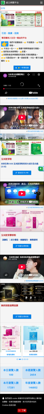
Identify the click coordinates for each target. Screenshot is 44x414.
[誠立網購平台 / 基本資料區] (41, 168)
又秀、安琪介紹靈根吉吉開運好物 (16, 8)
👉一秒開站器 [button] (23, 68)
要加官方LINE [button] (23, 173)
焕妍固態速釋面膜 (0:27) (34, 281)
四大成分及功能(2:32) (35, 131)
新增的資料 (11, 355)
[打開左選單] (41, 2)
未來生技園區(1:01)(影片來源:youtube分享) (22, 99)
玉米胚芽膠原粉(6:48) (35, 207)
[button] (17, 359)
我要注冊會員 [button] (23, 246)
